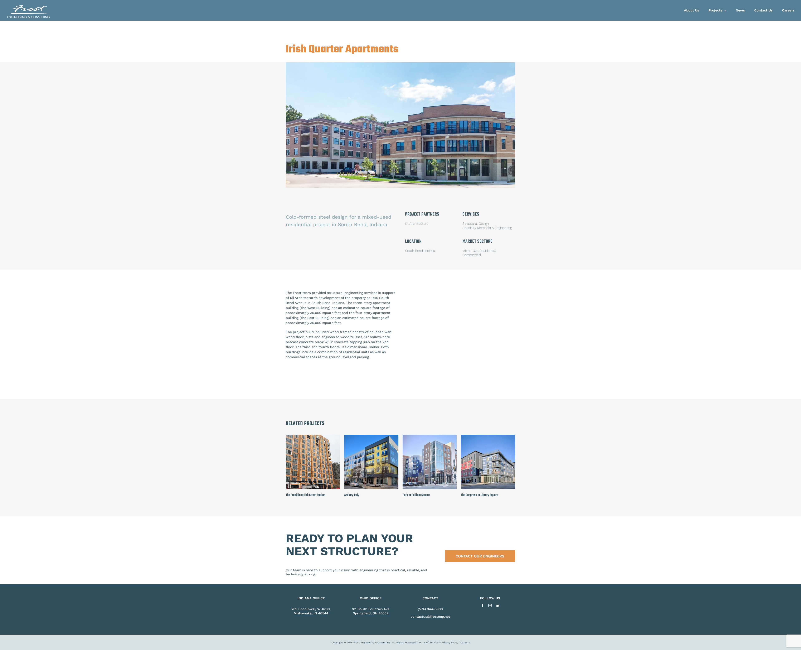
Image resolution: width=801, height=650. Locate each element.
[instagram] (490, 605)
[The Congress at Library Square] (488, 437)
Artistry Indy (351, 495)
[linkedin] (497, 605)
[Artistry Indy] (371, 437)
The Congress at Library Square (479, 495)
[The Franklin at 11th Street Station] (313, 437)
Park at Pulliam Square (416, 495)
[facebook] (482, 605)
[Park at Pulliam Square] (430, 437)
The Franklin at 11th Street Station (305, 495)
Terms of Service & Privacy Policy (438, 642)
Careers (465, 642)
